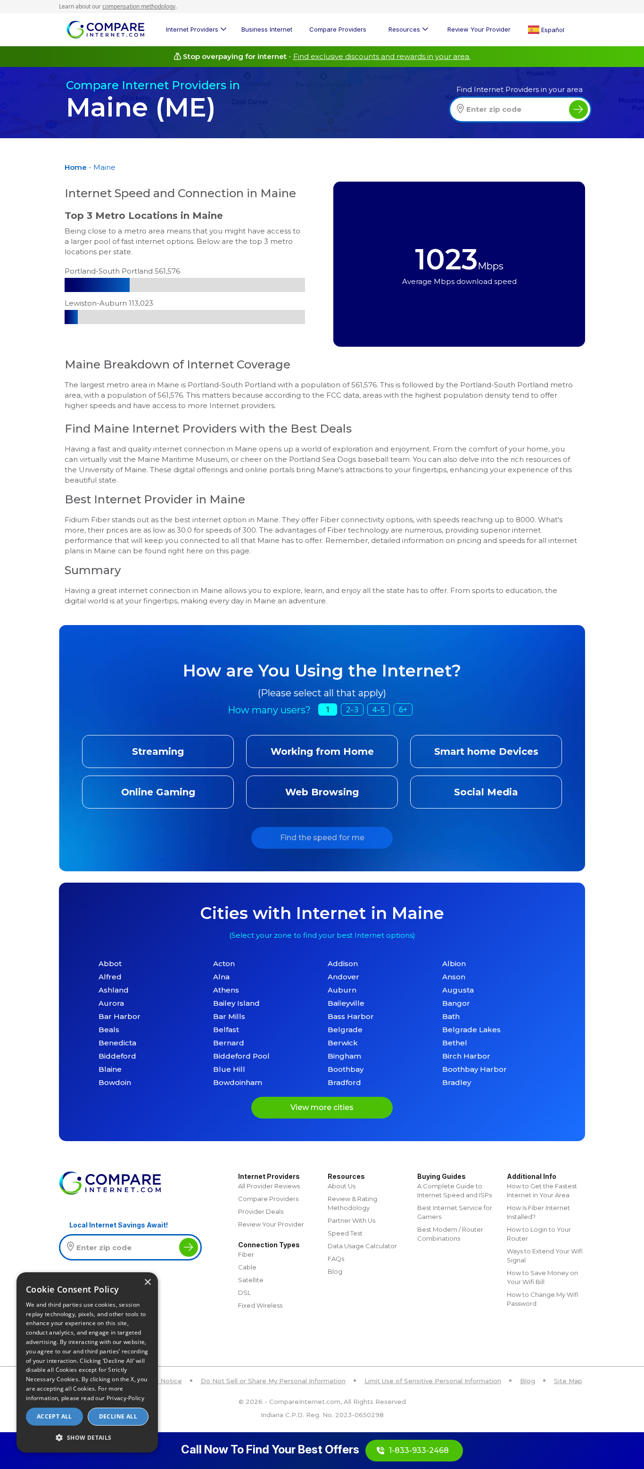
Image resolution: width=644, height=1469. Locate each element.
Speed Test (345, 1233)
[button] (87, 1437)
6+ (403, 709)
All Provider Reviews (269, 1186)
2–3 (352, 709)
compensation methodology (138, 6)
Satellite (251, 1280)
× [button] (147, 1282)
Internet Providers (192, 29)
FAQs (336, 1258)
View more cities (322, 1107)
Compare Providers (337, 29)
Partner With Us (351, 1220)
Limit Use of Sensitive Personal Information (432, 1381)
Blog (335, 1271)
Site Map (568, 1381)
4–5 (378, 709)
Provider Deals (260, 1211)
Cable (247, 1267)
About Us (341, 1186)
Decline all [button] (118, 1416)
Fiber (246, 1254)
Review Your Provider (479, 29)
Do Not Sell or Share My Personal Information (273, 1381)
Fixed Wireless (260, 1305)
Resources (404, 29)
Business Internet (266, 29)
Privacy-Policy (125, 1398)
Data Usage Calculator (362, 1246)
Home (76, 167)
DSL (244, 1292)
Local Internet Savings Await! (118, 1225)
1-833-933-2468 (419, 1450)
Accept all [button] (54, 1416)
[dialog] (87, 1362)
